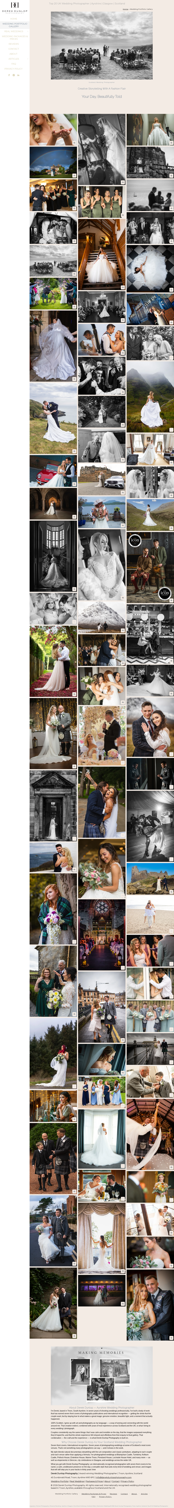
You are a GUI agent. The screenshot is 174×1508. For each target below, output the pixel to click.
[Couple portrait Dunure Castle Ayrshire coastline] (150, 879)
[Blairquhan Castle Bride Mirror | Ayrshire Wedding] (101, 149)
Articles (14, 59)
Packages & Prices (94, 1481)
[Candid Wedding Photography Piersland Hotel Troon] (53, 228)
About (13, 54)
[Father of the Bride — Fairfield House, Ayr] (101, 446)
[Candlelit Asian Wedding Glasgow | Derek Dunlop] (53, 1106)
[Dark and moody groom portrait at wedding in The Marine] (150, 774)
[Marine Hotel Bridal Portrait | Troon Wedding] (101, 1139)
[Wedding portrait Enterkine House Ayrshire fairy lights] (53, 733)
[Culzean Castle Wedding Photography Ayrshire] (53, 1303)
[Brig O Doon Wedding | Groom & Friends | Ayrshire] (53, 1158)
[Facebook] (9, 75)
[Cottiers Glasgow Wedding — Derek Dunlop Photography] (101, 1007)
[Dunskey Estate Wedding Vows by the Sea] (150, 195)
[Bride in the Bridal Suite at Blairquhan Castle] (150, 449)
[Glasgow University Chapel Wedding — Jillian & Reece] (53, 346)
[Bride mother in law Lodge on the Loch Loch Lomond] (101, 512)
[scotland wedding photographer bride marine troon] (101, 1060)
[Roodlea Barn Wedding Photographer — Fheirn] (150, 130)
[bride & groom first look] (150, 1187)
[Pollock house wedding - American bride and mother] (53, 981)
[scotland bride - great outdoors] (53, 1053)
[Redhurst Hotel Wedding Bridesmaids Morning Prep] (101, 686)
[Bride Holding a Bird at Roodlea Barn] (53, 130)
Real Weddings (13, 31)
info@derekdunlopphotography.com (114, 1477)
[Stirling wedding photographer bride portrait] (150, 1252)
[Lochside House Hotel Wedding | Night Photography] (101, 1291)
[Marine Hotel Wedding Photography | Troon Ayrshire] (53, 1230)
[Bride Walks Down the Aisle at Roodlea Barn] (150, 228)
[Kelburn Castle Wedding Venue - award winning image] (53, 661)
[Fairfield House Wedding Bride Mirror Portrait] (150, 482)
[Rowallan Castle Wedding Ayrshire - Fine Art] (150, 162)
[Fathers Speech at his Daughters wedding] (101, 735)
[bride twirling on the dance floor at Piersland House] (150, 680)
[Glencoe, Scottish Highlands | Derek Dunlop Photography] (150, 396)
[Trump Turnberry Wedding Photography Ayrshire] (53, 857)
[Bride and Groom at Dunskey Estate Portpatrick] (53, 418)
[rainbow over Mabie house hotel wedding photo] (53, 162)
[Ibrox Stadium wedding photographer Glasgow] (150, 309)
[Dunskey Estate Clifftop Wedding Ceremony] (53, 261)
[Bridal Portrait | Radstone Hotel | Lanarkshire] (101, 564)
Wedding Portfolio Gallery (14, 25)
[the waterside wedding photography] (150, 983)
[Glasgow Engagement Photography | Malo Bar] (150, 634)
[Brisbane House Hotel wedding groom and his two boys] (150, 1082)
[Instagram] (14, 75)
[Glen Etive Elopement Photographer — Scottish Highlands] (150, 515)
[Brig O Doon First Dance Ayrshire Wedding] (150, 1134)
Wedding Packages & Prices (15, 37)
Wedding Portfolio (59, 1481)
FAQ (13, 64)
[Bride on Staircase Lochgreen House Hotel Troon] (101, 254)
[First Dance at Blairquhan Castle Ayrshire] (101, 307)
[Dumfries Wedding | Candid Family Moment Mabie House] (150, 343)
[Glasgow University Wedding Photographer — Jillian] (53, 504)
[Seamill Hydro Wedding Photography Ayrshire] (150, 1219)
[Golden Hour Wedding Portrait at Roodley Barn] (101, 340)
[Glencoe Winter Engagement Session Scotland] (101, 617)
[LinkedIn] (18, 75)
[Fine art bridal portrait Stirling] (101, 1238)
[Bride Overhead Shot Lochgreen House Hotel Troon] (150, 268)
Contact (13, 49)
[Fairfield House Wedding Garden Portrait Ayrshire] (101, 412)
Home (13, 19)
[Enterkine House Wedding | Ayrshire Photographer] (101, 650)
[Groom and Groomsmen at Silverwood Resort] (101, 376)
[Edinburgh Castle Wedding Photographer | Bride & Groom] (101, 479)
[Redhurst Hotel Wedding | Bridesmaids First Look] (101, 202)
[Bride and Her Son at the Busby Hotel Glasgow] (53, 195)
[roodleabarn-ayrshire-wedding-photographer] (53, 471)
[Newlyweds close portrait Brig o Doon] (150, 1305)
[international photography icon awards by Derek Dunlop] (150, 567)
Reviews (14, 44)
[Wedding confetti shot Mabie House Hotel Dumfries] (53, 293)
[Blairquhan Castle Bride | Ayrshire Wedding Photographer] (53, 556)
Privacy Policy (13, 69)
